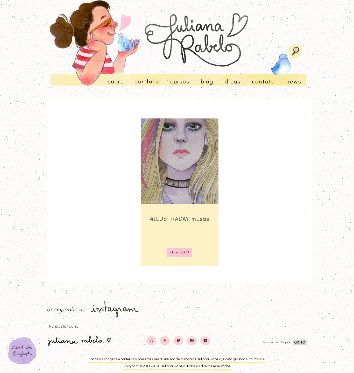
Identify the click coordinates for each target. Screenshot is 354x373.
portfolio (147, 81)
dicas (232, 81)
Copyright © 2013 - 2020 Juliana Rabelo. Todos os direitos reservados (177, 365)
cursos (179, 81)
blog (207, 81)
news (293, 81)
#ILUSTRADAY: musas (179, 218)
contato (263, 81)
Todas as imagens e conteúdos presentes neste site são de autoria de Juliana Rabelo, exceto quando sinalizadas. (177, 358)
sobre (116, 81)
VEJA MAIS (180, 252)
